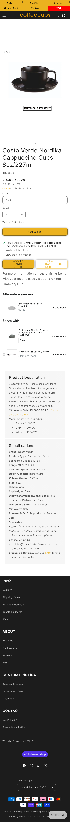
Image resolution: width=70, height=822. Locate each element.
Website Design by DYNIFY (18, 741)
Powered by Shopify (39, 811)
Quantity (7, 208)
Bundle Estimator (12, 611)
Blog (4, 662)
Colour (5, 193)
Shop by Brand (11, 8)
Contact (35, 8)
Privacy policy (18, 816)
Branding (58, 3)
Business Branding (13, 684)
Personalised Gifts (12, 691)
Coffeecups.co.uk (21, 811)
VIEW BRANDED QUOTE (53, 264)
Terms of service (36, 816)
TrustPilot (34, 3)
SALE (58, 8)
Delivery (11, 3)
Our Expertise (10, 648)
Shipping (6, 188)
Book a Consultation (13, 727)
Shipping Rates (11, 597)
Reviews (7, 655)
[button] (4, 15)
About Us (7, 640)
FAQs (48, 552)
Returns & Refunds (13, 604)
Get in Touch (9, 719)
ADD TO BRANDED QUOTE (18, 264)
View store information (18, 254)
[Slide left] (27, 143)
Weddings (8, 698)
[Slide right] (42, 143)
